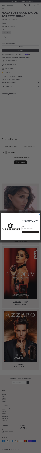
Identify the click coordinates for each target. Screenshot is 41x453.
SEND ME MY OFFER (30, 232)
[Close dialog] (39, 214)
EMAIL (23, 226)
